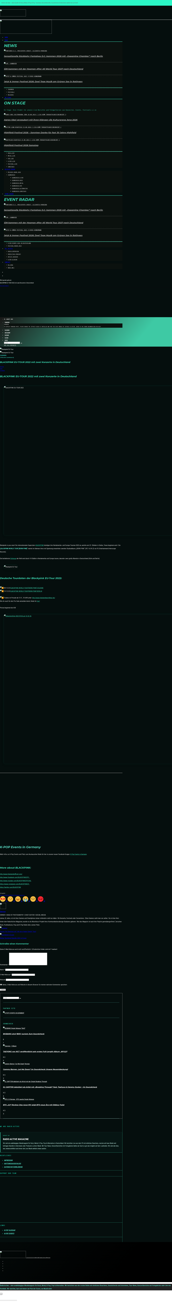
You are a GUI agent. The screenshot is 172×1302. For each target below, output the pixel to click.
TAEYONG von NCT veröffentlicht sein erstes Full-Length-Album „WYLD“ (35, 1052)
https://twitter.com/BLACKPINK (10, 887)
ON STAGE (8, 97)
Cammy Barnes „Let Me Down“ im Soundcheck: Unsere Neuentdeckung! (35, 1069)
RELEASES (11, 94)
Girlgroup (13, 558)
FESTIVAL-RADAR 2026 (15, 246)
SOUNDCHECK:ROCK (17, 180)
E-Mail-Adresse (5, 975)
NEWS (6, 40)
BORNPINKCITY (12, 895)
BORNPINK (6, 895)
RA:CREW (10, 265)
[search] (21, 343)
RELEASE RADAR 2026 (14, 172)
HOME (6, 37)
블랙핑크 (23, 895)
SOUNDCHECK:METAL (17, 183)
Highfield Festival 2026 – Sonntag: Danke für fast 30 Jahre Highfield (40, 132)
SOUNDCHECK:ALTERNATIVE (20, 188)
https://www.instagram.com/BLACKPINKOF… (15, 884)
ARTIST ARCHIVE (13, 256)
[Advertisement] (86, 302)
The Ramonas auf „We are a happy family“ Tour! (18, 932)
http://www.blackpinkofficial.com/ (11, 874)
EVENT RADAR (9, 194)
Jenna (3, 912)
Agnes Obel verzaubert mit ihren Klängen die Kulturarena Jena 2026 (40, 120)
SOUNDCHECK (11, 175)
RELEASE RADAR (10, 169)
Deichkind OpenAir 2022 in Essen (13, 938)
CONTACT (7, 262)
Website (2, 980)
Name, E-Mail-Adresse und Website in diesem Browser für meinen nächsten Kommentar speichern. (34, 985)
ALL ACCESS (9, 248)
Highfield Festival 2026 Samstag (21, 145)
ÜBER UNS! (11, 267)
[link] (40, 545)
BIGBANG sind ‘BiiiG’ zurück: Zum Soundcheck (23, 1034)
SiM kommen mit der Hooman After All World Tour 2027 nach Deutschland (43, 69)
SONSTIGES (11, 166)
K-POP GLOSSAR (12, 259)
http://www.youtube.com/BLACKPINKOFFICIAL (15, 881)
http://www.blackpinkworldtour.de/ (43, 598)
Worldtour (17, 895)
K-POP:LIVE (11, 161)
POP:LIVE (11, 158)
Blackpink (2, 895)
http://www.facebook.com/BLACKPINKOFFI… (15, 877)
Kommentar (4, 965)
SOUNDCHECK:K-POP (17, 177)
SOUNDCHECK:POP (17, 185)
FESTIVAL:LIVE (12, 164)
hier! (38, 601)
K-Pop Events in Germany (78, 854)
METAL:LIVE (11, 155)
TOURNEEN (11, 89)
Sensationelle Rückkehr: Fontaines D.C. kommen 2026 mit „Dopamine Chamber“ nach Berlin (53, 56)
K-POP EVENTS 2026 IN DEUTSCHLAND (19, 243)
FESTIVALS (11, 92)
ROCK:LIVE (11, 153)
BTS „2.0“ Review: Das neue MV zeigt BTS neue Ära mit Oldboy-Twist (33, 1105)
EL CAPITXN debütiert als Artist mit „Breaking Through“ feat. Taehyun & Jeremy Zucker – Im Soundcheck (50, 1087)
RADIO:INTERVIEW (13, 251)
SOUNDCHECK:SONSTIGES (19, 191)
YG (20, 895)
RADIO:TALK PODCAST (14, 254)
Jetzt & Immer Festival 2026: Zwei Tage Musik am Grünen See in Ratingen (43, 81)
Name (2, 970)
